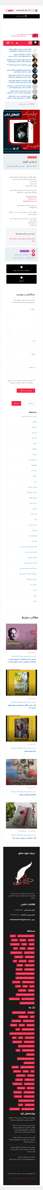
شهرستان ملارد (29, 1042)
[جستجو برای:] (28, 403)
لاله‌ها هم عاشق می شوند (27, 795)
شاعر (20, 1038)
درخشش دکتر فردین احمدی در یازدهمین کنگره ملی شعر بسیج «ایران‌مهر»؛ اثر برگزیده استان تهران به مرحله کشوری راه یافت (19, 87)
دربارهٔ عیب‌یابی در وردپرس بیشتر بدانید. (23, 1178)
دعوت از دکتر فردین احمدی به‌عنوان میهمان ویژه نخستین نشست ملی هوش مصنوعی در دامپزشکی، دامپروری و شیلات (19, 92)
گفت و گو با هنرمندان (30, 563)
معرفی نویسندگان (31, 579)
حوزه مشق (30, 1025)
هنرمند (25, 1071)
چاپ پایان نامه (29, 1096)
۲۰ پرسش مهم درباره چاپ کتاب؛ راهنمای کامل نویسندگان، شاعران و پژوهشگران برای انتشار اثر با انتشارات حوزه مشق (19, 60)
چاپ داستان (21, 1076)
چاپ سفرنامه (17, 1084)
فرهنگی (34, 530)
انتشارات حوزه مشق (21, 25)
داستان (22, 1025)
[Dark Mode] (17, 43)
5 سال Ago (32, 166)
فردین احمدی (17, 258)
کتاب (20, 1105)
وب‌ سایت (32, 367)
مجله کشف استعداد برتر (26, 1046)
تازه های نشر (32, 157)
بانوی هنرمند (23, 1017)
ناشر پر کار (30, 1055)
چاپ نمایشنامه (29, 1092)
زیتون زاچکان (33, 498)
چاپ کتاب (33, 471)
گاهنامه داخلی (14, 1109)
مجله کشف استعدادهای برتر (28, 568)
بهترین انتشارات (29, 1021)
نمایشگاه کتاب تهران (27, 1067)
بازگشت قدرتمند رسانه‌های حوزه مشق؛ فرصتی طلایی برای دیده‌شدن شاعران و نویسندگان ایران (19, 81)
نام (33, 341)
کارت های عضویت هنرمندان (28, 547)
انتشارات (31, 1013)
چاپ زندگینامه (29, 1084)
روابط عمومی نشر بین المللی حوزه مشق (22, 1034)
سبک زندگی (33, 503)
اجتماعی (34, 427)
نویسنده (15, 1067)
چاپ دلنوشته (29, 1080)
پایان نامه (17, 1071)
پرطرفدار (34, 449)
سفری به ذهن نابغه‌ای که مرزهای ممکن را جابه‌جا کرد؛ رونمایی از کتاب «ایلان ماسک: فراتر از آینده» (22, 662)
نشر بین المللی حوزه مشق (15, 166)
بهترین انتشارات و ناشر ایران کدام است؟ (19, 65)
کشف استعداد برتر (31, 552)
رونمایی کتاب (30, 1038)
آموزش (35, 422)
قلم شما (34, 541)
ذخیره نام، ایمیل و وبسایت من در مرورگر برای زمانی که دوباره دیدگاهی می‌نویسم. (20, 382)
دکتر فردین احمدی (28, 1029)
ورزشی (35, 601)
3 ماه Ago (16, 656)
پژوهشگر (31, 1076)
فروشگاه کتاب (32, 536)
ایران (32, 1017)
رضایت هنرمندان (32, 492)
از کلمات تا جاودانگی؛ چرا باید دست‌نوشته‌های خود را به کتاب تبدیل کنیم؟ (20, 55)
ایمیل (33, 354)
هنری (35, 590)
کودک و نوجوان (32, 558)
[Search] (12, 43)
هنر (32, 1071)
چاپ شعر (31, 1088)
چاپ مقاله (21, 1088)
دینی (35, 481)
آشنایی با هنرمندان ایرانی (29, 416)
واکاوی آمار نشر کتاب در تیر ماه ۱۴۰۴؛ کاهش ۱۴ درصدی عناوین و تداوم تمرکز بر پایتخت (22, 1119)
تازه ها (35, 454)
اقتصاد (35, 443)
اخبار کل (34, 438)
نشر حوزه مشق (29, 1063)
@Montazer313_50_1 (30, 201)
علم (35, 520)
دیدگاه (32, 309)
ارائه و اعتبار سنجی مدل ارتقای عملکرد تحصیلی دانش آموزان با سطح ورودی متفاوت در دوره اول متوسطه (20, 50)
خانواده (34, 476)
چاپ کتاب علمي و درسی (26, 1101)
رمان (17, 1029)
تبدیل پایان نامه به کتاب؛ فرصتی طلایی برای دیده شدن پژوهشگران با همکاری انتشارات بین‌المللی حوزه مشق (19, 76)
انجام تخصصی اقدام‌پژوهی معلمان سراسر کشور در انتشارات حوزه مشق (19, 71)
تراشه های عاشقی (30, 751)
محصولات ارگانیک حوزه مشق (28, 574)
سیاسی (34, 509)
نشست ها (33, 585)
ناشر (18, 1050)
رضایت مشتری (32, 487)
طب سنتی (34, 514)
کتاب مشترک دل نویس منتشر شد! (24, 838)
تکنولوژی (34, 465)
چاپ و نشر (17, 1092)
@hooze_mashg (31, 197)
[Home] (35, 43)
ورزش (35, 596)
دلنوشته (13, 1025)
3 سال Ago (16, 792)
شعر (14, 1038)
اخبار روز (34, 433)
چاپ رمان (19, 1080)
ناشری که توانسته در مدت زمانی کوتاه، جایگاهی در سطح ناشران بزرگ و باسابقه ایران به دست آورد (19, 97)
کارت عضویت (30, 1105)
